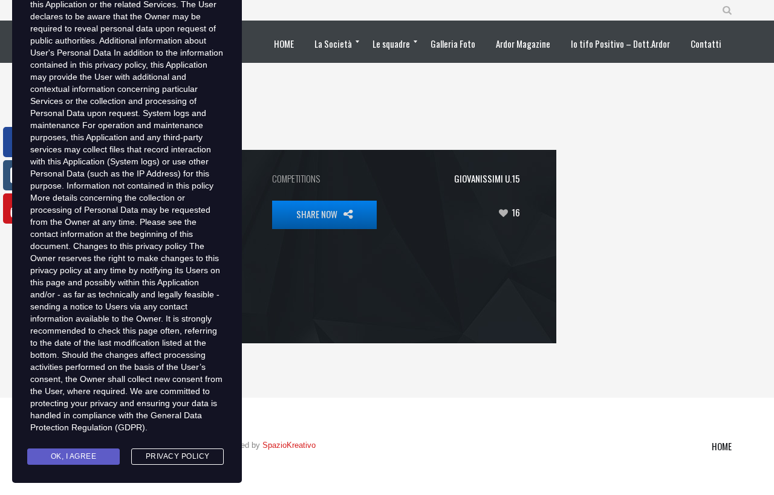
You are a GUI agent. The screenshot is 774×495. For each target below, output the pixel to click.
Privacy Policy (178, 456)
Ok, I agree (74, 456)
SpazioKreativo (289, 445)
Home (722, 446)
